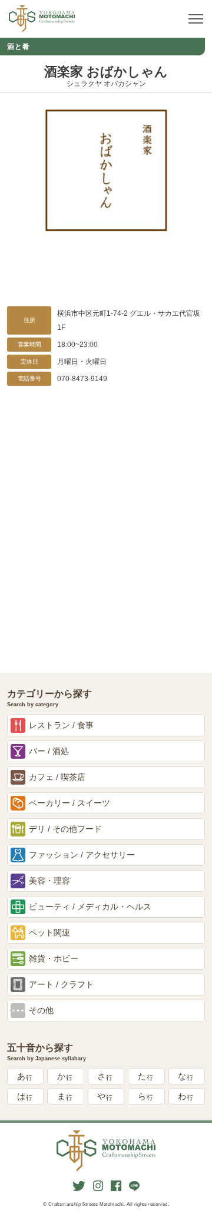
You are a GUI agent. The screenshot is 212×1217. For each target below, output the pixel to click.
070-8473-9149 (82, 379)
